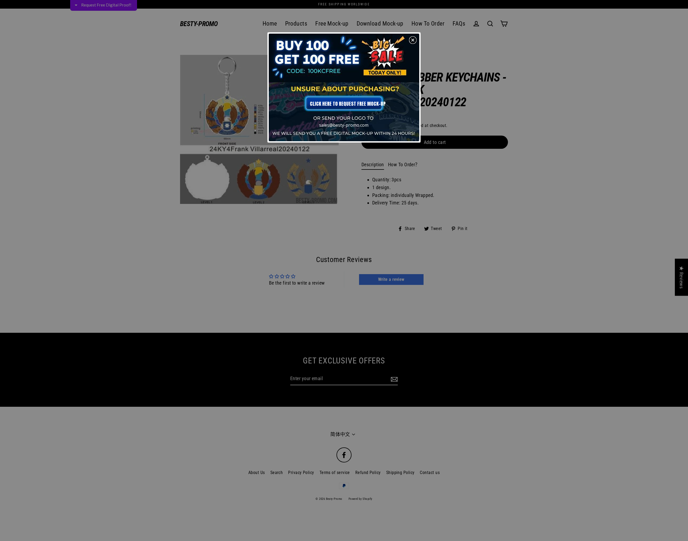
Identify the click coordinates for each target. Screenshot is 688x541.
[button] (413, 40)
